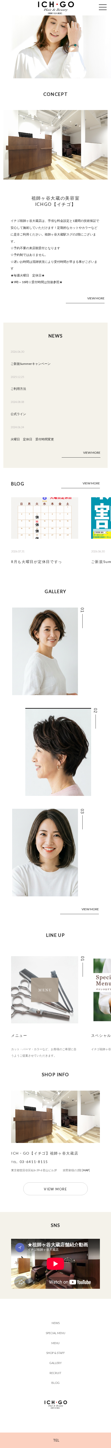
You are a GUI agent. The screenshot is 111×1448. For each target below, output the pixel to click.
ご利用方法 (18, 389)
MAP (86, 1170)
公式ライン (18, 414)
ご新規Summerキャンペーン (31, 364)
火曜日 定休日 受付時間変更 (32, 439)
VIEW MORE (96, 298)
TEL (56, 1440)
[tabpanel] (55, 46)
